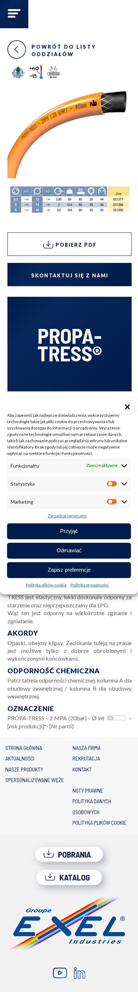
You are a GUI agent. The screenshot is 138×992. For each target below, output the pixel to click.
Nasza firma (86, 747)
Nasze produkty (24, 769)
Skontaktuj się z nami (69, 275)
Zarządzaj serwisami (67, 515)
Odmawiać (69, 550)
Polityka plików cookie (46, 585)
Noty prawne (88, 790)
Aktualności (19, 758)
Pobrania (73, 854)
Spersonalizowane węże (34, 779)
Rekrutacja (86, 758)
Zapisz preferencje (69, 570)
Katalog (74, 877)
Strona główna (23, 747)
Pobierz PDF (75, 245)
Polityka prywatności (89, 585)
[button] (127, 406)
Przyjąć (69, 531)
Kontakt (82, 769)
